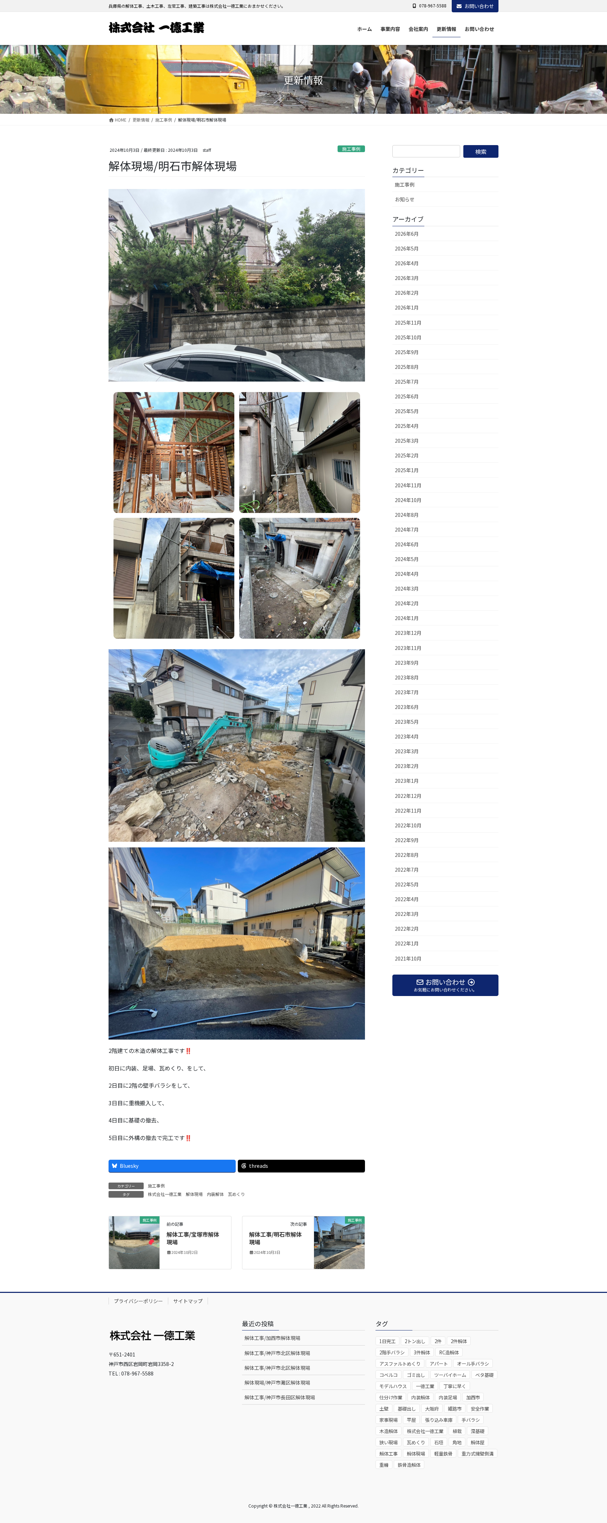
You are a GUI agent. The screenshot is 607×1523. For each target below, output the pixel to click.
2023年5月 (407, 721)
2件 (438, 1341)
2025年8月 (407, 366)
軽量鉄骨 (443, 1453)
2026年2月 (407, 292)
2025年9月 (407, 352)
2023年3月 (407, 751)
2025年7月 (407, 381)
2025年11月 (408, 322)
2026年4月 (407, 263)
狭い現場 (388, 1442)
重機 (384, 1465)
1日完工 (387, 1341)
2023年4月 (407, 736)
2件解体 (459, 1341)
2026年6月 (407, 233)
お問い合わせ (479, 5)
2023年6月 (407, 706)
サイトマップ (188, 1300)
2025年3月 (407, 440)
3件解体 (422, 1352)
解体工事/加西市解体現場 (272, 1337)
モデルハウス (393, 1386)
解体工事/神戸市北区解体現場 (277, 1352)
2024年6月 (407, 544)
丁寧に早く (454, 1386)
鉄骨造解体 (409, 1465)
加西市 (473, 1397)
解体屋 (477, 1442)
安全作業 (480, 1408)
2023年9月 (407, 662)
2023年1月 (407, 780)
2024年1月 (407, 617)
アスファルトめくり (399, 1363)
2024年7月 (407, 529)
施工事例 (351, 148)
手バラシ (471, 1420)
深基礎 (477, 1431)
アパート (439, 1363)
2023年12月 (408, 632)
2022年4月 (407, 899)
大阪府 (432, 1408)
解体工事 (388, 1453)
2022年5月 (407, 884)
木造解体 (388, 1431)
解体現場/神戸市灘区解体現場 (277, 1382)
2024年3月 (407, 588)
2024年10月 (408, 499)
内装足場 (448, 1397)
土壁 (384, 1408)
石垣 (438, 1442)
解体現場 (194, 1194)
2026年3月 (407, 277)
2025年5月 (407, 411)
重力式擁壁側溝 (478, 1453)
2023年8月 (407, 677)
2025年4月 (407, 425)
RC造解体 (449, 1352)
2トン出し (415, 1341)
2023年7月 (407, 692)
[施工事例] (134, 1241)
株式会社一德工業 (165, 1194)
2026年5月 (407, 248)
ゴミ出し (416, 1375)
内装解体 (215, 1194)
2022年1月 (407, 943)
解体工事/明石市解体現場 (275, 1238)
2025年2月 (407, 455)
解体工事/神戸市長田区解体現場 (279, 1397)
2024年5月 (407, 558)
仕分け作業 (390, 1397)
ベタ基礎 (484, 1375)
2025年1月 (407, 470)
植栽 (457, 1431)
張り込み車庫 (438, 1420)
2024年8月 (407, 514)
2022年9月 (407, 840)
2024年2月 (407, 603)
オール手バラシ (473, 1363)
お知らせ (405, 199)
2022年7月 (407, 869)
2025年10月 (408, 337)
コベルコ (388, 1375)
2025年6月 (407, 396)
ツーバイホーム (450, 1375)
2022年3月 (407, 913)
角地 (457, 1442)
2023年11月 (408, 647)
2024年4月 (407, 573)
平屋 (411, 1420)
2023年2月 (407, 765)
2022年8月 (407, 854)
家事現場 (388, 1420)
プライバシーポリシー (138, 1300)
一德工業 (425, 1386)
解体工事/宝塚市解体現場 (193, 1238)
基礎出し (407, 1408)
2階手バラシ (392, 1352)
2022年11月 (408, 810)
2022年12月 (408, 795)
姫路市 (455, 1408)
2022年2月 (407, 928)
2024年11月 (408, 485)
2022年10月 (408, 825)
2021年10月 (408, 958)
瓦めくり (236, 1194)
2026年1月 (407, 307)
